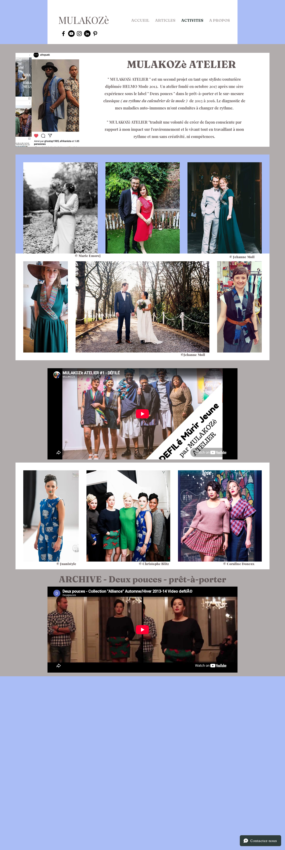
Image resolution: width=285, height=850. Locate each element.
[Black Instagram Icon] (79, 33)
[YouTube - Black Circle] (71, 33)
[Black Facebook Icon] (63, 33)
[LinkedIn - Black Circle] (87, 33)
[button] (165, 20)
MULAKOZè (83, 19)
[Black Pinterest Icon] (95, 33)
